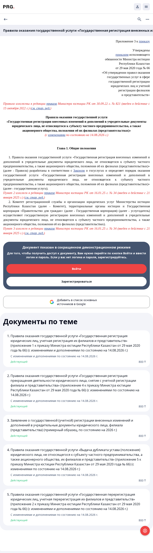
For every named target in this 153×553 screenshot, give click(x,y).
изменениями (56, 135)
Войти (76, 269)
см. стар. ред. (40, 108)
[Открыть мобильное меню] (146, 6)
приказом (122, 54)
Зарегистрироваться (76, 281)
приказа (51, 103)
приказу (144, 41)
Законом (79, 170)
